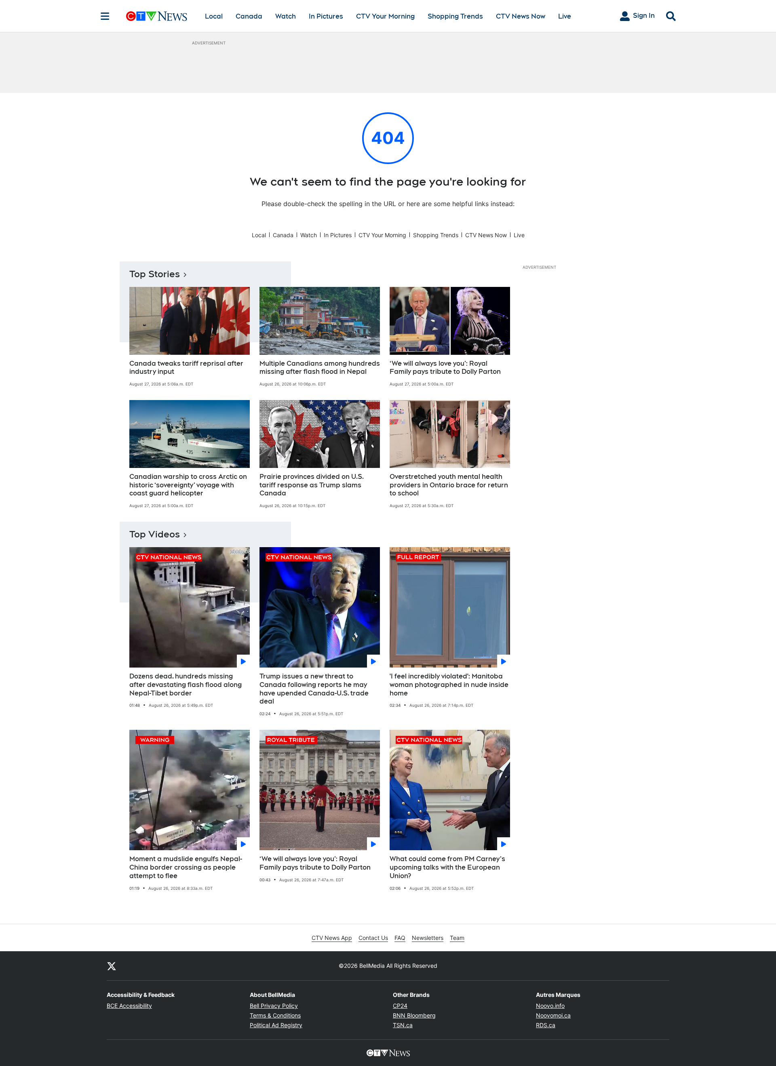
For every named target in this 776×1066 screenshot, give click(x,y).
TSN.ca (403, 1025)
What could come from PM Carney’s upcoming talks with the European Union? (447, 867)
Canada (249, 16)
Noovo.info (550, 1005)
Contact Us (373, 937)
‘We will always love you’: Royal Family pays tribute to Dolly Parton (445, 368)
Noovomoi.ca (553, 1015)
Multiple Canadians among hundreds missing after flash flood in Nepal (319, 368)
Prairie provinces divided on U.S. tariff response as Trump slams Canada (311, 485)
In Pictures (326, 16)
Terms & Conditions (275, 1015)
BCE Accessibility (129, 1005)
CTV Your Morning (385, 16)
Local (214, 16)
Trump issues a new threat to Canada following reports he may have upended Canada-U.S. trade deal (314, 688)
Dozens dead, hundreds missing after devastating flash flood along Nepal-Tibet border (185, 684)
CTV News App (332, 937)
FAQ (399, 937)
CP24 (400, 1005)
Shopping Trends (455, 16)
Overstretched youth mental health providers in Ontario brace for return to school (449, 485)
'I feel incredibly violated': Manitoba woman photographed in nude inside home (449, 684)
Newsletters (427, 937)
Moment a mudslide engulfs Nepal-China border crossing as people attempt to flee (185, 867)
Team (457, 937)
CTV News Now (520, 16)
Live (564, 16)
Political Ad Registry (276, 1025)
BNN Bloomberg (414, 1015)
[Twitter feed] (111, 966)
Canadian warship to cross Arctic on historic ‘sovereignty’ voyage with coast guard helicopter (188, 485)
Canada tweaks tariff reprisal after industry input (186, 368)
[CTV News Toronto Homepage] (156, 16)
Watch (285, 16)
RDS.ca (545, 1025)
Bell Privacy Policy (274, 1005)
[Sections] (105, 16)
